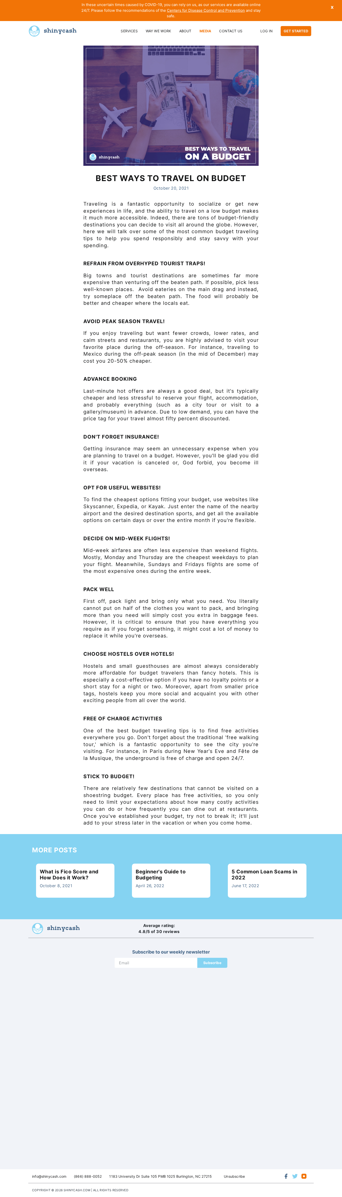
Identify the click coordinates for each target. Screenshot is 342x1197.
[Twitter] (295, 1176)
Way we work (158, 31)
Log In (266, 31)
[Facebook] (286, 1176)
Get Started (296, 31)
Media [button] (205, 31)
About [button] (185, 31)
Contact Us (230, 31)
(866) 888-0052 (88, 1176)
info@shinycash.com (49, 1176)
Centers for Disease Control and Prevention (206, 10)
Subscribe (212, 963)
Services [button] (129, 31)
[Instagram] (304, 1176)
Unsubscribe (234, 1176)
